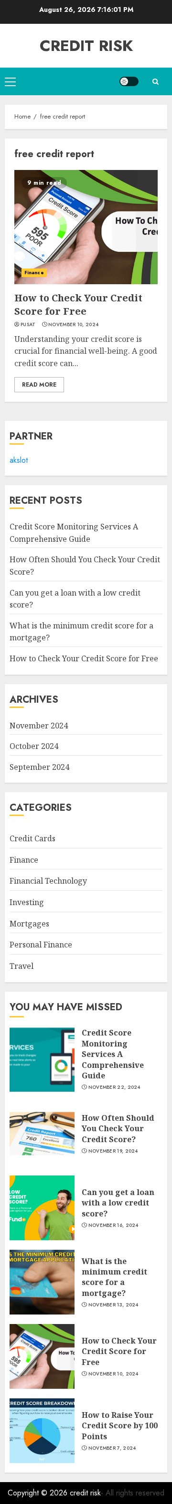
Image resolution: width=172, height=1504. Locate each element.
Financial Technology (48, 881)
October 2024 (34, 746)
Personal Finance (41, 944)
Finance (34, 272)
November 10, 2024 (73, 324)
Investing (27, 902)
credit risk (86, 46)
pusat (28, 324)
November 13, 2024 (113, 1305)
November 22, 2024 (114, 1087)
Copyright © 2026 (39, 1492)
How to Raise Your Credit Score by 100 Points (120, 1426)
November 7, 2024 (112, 1448)
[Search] (155, 81)
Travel (21, 966)
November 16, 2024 (113, 1225)
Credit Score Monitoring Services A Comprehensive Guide (113, 1054)
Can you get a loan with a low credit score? (118, 1203)
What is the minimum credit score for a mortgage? (114, 1277)
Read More (39, 384)
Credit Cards (32, 838)
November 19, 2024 (113, 1151)
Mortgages (29, 923)
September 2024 (39, 767)
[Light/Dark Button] (129, 81)
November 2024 (39, 725)
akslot (19, 460)
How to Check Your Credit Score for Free (78, 304)
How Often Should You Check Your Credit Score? (118, 1129)
